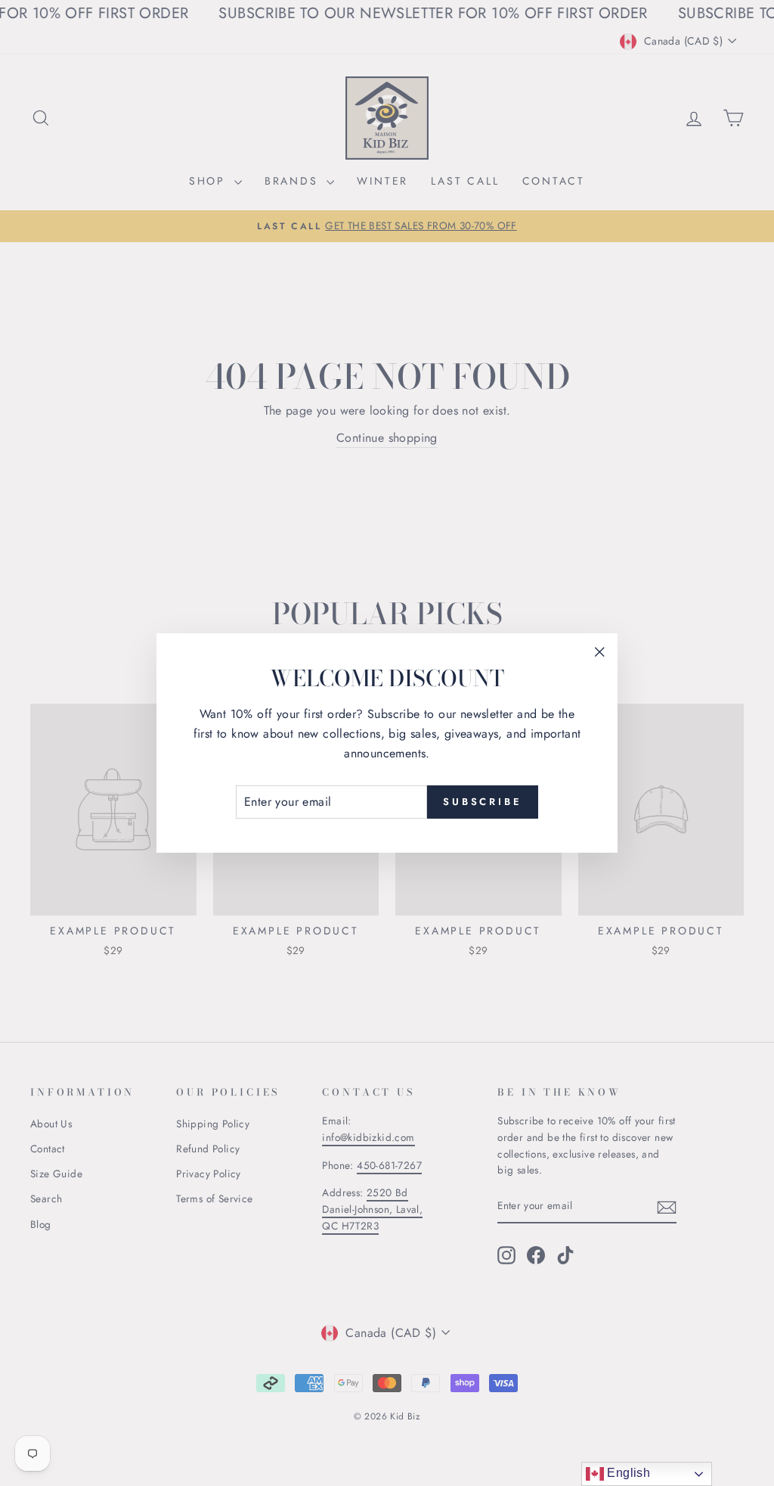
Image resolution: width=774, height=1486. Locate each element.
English (627, 1472)
